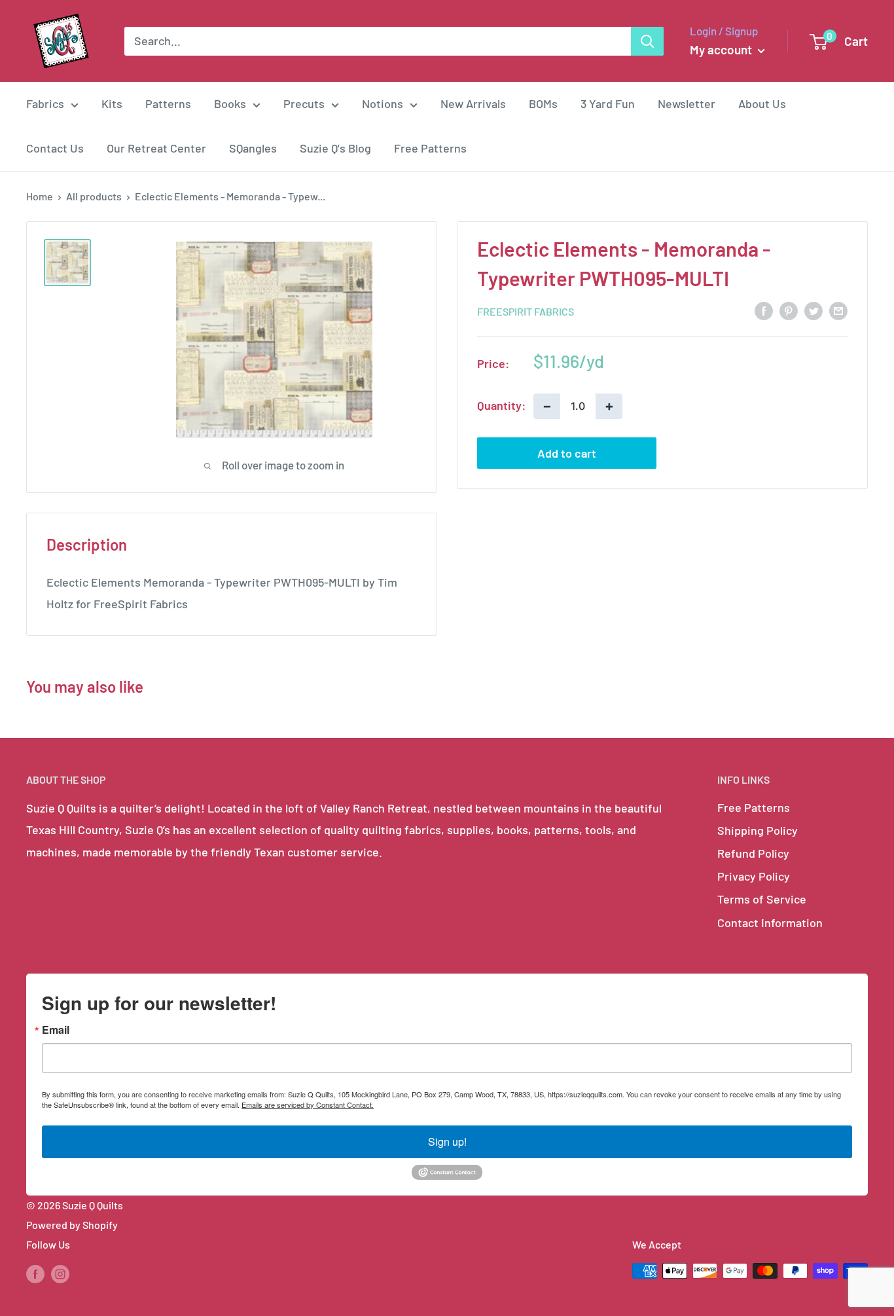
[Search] (647, 41)
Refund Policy (753, 853)
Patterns (168, 103)
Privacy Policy (753, 876)
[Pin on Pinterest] (788, 310)
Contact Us (55, 148)
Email (55, 1030)
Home (39, 196)
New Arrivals (473, 103)
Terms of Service (761, 899)
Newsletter (686, 103)
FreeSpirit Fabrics (525, 310)
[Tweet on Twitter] (813, 310)
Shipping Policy (757, 830)
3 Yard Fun (608, 103)
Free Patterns (430, 148)
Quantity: (501, 405)
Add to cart (566, 452)
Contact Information (770, 922)
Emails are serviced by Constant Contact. (307, 1104)
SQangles (253, 148)
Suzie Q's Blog (335, 148)
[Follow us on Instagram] (60, 1273)
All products (94, 196)
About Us (762, 103)
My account (722, 49)
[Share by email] (838, 310)
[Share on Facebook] (764, 310)
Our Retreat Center (156, 148)
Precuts (304, 103)
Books (230, 103)
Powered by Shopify (72, 1224)
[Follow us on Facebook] (35, 1273)
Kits (111, 103)
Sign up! (447, 1141)
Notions (382, 103)
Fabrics (45, 103)
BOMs (543, 103)
